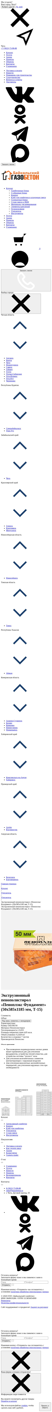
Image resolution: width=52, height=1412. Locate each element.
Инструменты (17, 213)
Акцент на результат (39, 1307)
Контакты (10, 64)
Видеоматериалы (13, 1175)
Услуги (9, 55)
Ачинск (9, 526)
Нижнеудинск (12, 365)
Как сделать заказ (13, 1148)
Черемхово (10, 381)
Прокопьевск (11, 730)
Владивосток (11, 830)
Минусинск (11, 530)
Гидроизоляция (17, 209)
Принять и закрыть (45, 1407)
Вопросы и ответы (14, 80)
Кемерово (10, 725)
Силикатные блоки (19, 200)
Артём (9, 827)
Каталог (9, 53)
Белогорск (10, 877)
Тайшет (9, 369)
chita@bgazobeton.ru (14, 1191)
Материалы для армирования (23, 204)
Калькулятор (11, 1153)
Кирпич (14, 195)
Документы (11, 82)
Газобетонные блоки (20, 191)
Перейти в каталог (9, 1401)
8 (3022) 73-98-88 (13, 1188)
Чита (8, 363)
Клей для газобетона (15, 1128)
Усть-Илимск (11, 376)
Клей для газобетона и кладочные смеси (28, 197)
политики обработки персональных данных (30, 1292)
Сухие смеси (11, 1133)
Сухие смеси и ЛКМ (20, 202)
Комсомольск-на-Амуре (16, 777)
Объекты (10, 62)
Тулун (8, 372)
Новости (10, 73)
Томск (8, 626)
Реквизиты (5, 1300)
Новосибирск (12, 578)
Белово (9, 723)
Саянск (9, 367)
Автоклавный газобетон (16, 1124)
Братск (9, 360)
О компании (11, 66)
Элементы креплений (20, 207)
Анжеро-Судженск (14, 721)
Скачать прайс (12, 1155)
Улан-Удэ (10, 431)
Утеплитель (16, 211)
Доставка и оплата (14, 70)
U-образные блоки (19, 193)
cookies (24, 1405)
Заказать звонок (8, 164)
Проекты (10, 59)
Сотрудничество (13, 77)
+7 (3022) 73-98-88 (9, 48)
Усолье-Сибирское (14, 374)
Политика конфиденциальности (15, 1303)
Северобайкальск (13, 428)
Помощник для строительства (19, 75)
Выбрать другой (8, 7)
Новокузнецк (12, 728)
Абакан (9, 673)
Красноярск (11, 528)
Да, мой (19, 7)
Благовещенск (12, 879)
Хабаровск (10, 780)
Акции (9, 57)
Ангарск (9, 358)
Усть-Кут (10, 379)
